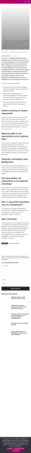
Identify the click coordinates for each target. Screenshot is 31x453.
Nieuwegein (5, 58)
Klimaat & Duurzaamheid (14, 243)
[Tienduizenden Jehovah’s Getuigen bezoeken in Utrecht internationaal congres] (6, 308)
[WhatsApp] (22, 248)
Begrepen (10, 448)
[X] (17, 248)
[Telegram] (13, 248)
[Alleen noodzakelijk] (29, 445)
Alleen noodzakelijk (19, 448)
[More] (26, 248)
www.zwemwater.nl (6, 129)
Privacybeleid (16, 450)
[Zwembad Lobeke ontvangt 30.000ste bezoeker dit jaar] (6, 299)
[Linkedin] (8, 248)
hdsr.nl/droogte (10, 238)
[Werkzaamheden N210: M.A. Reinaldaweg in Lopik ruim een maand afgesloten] (6, 334)
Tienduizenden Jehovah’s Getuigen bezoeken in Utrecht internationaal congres (19, 307)
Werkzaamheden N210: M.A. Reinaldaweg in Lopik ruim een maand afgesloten (19, 333)
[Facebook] (4, 248)
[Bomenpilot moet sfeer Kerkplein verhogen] (6, 325)
